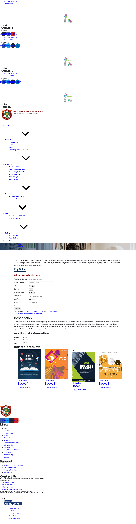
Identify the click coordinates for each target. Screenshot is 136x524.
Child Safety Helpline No (17, 172)
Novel (36, 311)
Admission (8, 194)
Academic (8, 164)
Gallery (7, 233)
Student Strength (14, 174)
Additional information (34, 314)
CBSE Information (10, 467)
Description (22, 314)
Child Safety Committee (17, 169)
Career (11, 147)
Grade (16, 286)
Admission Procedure (16, 196)
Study (55, 311)
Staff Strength (14, 177)
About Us (8, 140)
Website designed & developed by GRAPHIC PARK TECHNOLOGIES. (22, 493)
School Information (10, 470)
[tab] (22, 313)
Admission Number (21, 279)
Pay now (17, 308)
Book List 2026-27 (15, 179)
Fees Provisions (14, 218)
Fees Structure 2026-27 (17, 216)
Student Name (19, 282)
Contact (8, 240)
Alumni (11, 145)
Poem (41, 311)
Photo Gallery (13, 235)
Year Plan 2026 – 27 (15, 167)
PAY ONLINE (7, 26)
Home (7, 125)
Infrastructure (13, 142)
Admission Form (14, 199)
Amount (17, 296)
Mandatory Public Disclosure (18, 150)
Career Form (8, 438)
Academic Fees (20, 292)
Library (50, 311)
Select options (22, 380)
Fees (7, 213)
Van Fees (17, 299)
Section (16, 289)
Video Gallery (13, 238)
